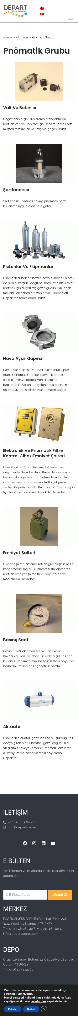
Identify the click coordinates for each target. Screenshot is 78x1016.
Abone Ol (60, 895)
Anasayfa (9, 37)
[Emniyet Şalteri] (39, 526)
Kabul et (12, 1009)
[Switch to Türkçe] (42, 14)
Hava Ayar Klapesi (22, 358)
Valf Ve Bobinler (20, 108)
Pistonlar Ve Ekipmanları (28, 266)
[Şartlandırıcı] (39, 163)
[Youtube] (53, 843)
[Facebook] (25, 843)
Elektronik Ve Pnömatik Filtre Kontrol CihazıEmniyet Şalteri (34, 453)
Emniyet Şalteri (19, 553)
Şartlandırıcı (16, 190)
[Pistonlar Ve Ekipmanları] (39, 240)
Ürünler (23, 37)
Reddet (31, 1009)
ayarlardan (38, 1001)
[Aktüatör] (39, 700)
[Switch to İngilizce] (42, 8)
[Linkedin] (44, 843)
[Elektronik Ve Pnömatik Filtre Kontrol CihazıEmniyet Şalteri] (39, 424)
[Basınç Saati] (39, 613)
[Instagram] (34, 843)
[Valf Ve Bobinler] (39, 81)
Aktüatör (12, 726)
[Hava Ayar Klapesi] (39, 332)
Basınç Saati (16, 640)
